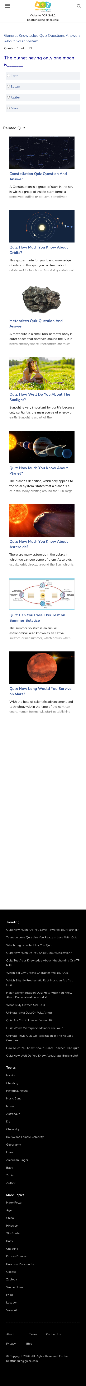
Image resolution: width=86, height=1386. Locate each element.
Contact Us (53, 1334)
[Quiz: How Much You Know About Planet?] (42, 447)
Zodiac (10, 1175)
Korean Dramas (16, 1256)
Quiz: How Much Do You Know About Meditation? (39, 953)
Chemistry (12, 1129)
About (10, 1334)
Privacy (11, 1344)
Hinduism (12, 1226)
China (10, 1218)
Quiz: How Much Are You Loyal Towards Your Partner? (42, 930)
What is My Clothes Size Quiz (25, 1005)
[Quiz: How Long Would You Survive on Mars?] (42, 667)
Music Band (14, 1098)
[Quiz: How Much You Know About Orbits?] (42, 226)
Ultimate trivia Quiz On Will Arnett (29, 1013)
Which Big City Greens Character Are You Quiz (37, 973)
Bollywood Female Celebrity (25, 1137)
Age (9, 1210)
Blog (29, 1344)
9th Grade (13, 1233)
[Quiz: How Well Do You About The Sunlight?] (42, 373)
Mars (14, 108)
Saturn (15, 86)
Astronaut (13, 1114)
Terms (33, 1334)
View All (12, 1310)
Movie (10, 1106)
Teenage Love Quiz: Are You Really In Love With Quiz (41, 937)
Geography (13, 1145)
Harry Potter (14, 1203)
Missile (10, 1075)
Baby (9, 1168)
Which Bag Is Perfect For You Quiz (29, 945)
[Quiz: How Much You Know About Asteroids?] (42, 520)
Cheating (12, 1083)
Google (11, 1272)
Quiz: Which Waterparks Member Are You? (34, 1028)
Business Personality (20, 1264)
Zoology (11, 1279)
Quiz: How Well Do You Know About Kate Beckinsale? (42, 1056)
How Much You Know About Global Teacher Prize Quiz (42, 1048)
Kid (8, 1122)
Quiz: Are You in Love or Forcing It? (29, 1020)
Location (12, 1303)
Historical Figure (17, 1091)
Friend (10, 1152)
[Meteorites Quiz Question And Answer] (42, 300)
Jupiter (15, 97)
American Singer (17, 1160)
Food (9, 1295)
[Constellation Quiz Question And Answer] (42, 152)
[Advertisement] (43, 764)
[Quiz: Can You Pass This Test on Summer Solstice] (42, 594)
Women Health (16, 1287)
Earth (14, 76)
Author (10, 1183)
